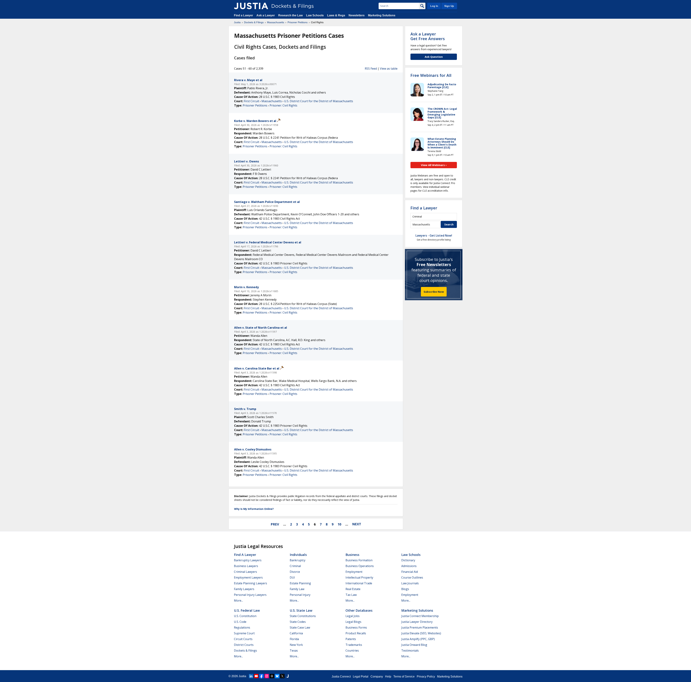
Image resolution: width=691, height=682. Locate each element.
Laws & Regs (336, 15)
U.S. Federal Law (247, 610)
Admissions (409, 566)
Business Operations (360, 566)
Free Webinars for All (430, 75)
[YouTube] (256, 676)
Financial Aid (409, 572)
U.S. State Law (301, 610)
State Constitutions (303, 616)
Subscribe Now (434, 291)
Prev (275, 524)
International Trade (359, 583)
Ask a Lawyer (266, 15)
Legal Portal (360, 676)
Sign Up (449, 5)
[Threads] (272, 676)
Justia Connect (341, 676)
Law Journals (410, 583)
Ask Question (434, 56)
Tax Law (351, 595)
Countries (352, 650)
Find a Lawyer (243, 15)
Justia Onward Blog (414, 645)
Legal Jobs (353, 616)
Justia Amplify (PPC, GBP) (418, 639)
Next (356, 524)
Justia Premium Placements (419, 627)
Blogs (405, 589)
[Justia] (251, 6)
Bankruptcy (297, 560)
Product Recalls (356, 633)
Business (352, 554)
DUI (292, 577)
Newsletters (357, 15)
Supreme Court (244, 633)
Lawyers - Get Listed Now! (433, 235)
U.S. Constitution (245, 616)
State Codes (298, 622)
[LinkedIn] (251, 676)
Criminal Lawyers (245, 572)
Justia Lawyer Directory (417, 622)
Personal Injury (300, 595)
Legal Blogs (353, 622)
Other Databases (359, 610)
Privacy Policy (426, 676)
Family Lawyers (244, 589)
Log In (434, 5)
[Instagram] (267, 676)
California (296, 633)
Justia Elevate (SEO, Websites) (421, 633)
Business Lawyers (246, 566)
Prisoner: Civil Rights (283, 105)
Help (388, 676)
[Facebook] (261, 676)
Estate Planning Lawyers (250, 583)
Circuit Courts (243, 639)
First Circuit (251, 101)
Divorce (295, 572)
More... (238, 600)
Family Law (297, 589)
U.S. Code (240, 622)
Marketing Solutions (381, 15)
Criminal (295, 566)
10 (339, 524)
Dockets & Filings (245, 650)
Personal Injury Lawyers (250, 595)
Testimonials (410, 650)
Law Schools (315, 15)
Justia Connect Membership (420, 616)
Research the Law (290, 15)
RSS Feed (371, 69)
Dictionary (408, 560)
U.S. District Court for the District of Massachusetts (318, 101)
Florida (294, 639)
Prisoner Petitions (255, 105)
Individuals (298, 554)
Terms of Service (404, 676)
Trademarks (354, 645)
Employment (354, 572)
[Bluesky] (277, 676)
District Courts (244, 645)
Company (377, 676)
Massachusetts (271, 101)
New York (296, 645)
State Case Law (300, 627)
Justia (242, 676)
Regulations (242, 627)
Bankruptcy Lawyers (247, 560)
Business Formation (359, 560)
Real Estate (353, 589)
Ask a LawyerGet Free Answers (427, 36)
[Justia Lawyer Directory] (287, 676)
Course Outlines (412, 577)
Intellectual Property (359, 577)
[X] (282, 676)
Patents (351, 639)
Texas (294, 650)
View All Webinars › (434, 165)
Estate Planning (300, 583)
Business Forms (356, 627)
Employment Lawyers (248, 577)
